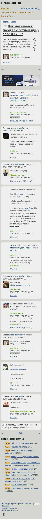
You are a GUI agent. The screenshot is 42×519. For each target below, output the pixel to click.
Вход (37, 8)
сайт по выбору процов (21, 443)
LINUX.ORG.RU (11, 3)
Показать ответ (16, 181)
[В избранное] (34, 40)
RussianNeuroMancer (19, 411)
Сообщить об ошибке (9, 508)
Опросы (29, 12)
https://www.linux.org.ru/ (10, 510)
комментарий (17, 128)
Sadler (12, 151)
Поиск (12, 16)
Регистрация (27, 8)
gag (11, 231)
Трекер (4, 16)
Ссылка (6, 62)
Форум (21, 12)
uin (11, 383)
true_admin (14, 55)
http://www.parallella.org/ (20, 285)
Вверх (36, 504)
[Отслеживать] (34, 47)
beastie (13, 313)
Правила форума (17, 504)
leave (12, 255)
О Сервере (6, 504)
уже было (20, 194)
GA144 (30, 304)
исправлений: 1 (15, 265)
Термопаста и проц (19, 447)
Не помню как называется (22, 469)
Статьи (13, 12)
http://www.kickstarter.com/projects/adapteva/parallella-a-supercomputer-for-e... (24, 98)
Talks (13, 22)
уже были (29, 208)
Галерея (5, 12)
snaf (11, 289)
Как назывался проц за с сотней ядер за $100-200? (21, 30)
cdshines (13, 175)
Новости (5, 8)
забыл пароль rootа (19, 485)
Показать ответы (17, 121)
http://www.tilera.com (18, 369)
